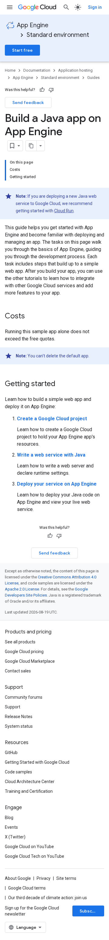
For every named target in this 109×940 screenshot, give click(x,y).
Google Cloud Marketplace (30, 661)
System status (19, 726)
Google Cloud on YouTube (29, 846)
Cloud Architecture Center (29, 781)
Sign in (95, 7)
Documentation (36, 70)
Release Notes (18, 716)
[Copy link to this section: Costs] (31, 316)
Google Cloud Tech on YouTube (34, 856)
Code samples (18, 771)
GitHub (11, 752)
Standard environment (58, 35)
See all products (20, 641)
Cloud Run (64, 210)
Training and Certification (29, 791)
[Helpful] (42, 89)
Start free (22, 50)
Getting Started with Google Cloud (37, 762)
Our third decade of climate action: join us (47, 897)
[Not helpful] (51, 89)
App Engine (32, 25)
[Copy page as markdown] (31, 146)
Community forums (23, 697)
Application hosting (75, 70)
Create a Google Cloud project (52, 418)
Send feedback (28, 102)
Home (10, 70)
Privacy (44, 878)
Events (11, 827)
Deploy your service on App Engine (57, 484)
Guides (93, 77)
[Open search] (66, 7)
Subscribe (90, 911)
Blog (9, 817)
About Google (18, 878)
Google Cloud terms (27, 888)
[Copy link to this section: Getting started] (61, 384)
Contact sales (18, 670)
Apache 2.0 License (22, 589)
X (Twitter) (15, 836)
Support (12, 706)
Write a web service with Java (51, 455)
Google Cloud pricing (24, 651)
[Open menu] (10, 7)
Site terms (66, 878)
